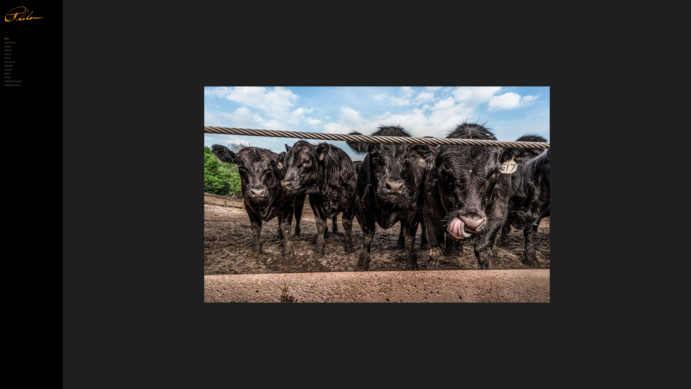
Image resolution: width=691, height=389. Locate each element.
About (7, 73)
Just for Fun (9, 62)
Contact (8, 69)
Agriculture (10, 42)
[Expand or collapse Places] (13, 58)
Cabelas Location (13, 81)
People (7, 46)
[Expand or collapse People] (13, 46)
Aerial (7, 54)
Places (7, 58)
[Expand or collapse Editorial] (15, 65)
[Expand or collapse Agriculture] (18, 42)
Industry (8, 50)
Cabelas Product (12, 85)
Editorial (8, 65)
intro (6, 38)
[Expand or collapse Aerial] (13, 54)
